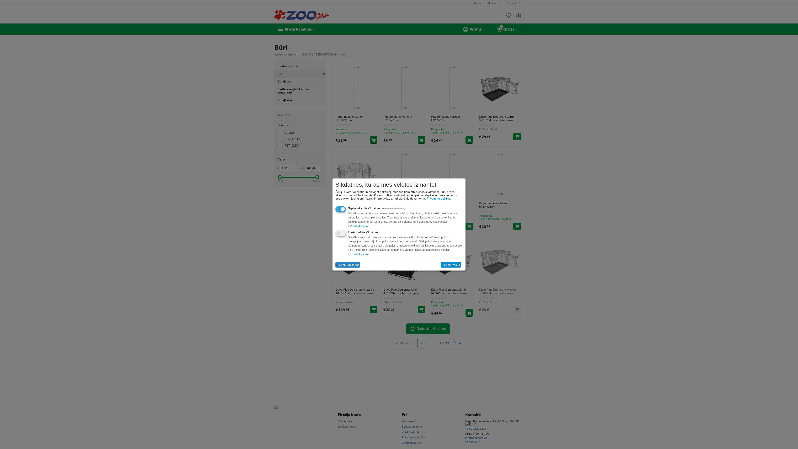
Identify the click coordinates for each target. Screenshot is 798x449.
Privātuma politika (438, 198)
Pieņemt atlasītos (348, 264)
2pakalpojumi (358, 225)
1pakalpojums (358, 253)
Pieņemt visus (451, 264)
